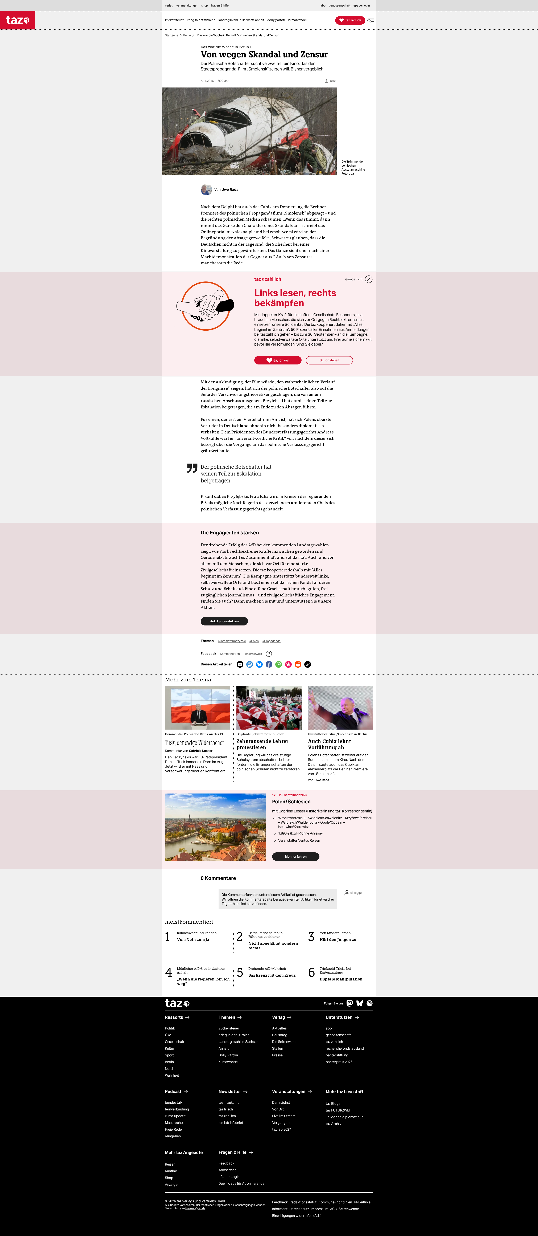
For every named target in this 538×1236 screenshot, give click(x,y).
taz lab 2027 (281, 1129)
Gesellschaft (174, 1042)
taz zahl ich (334, 1042)
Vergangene (281, 1123)
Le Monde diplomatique (344, 1117)
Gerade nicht (354, 279)
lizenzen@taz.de (195, 1208)
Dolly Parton (228, 1055)
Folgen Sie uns (333, 1003)
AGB (334, 1209)
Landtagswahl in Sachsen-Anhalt (239, 1045)
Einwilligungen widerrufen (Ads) (296, 1215)
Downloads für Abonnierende (242, 1183)
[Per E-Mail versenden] (240, 664)
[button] (370, 20)
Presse (277, 1055)
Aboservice (227, 1170)
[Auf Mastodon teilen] (249, 664)
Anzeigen (172, 1184)
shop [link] (204, 5)
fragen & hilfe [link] (220, 5)
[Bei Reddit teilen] (298, 664)
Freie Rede (173, 1129)
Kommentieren (230, 654)
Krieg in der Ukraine (234, 1035)
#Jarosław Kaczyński (232, 641)
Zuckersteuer (229, 1028)
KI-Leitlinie (362, 1202)
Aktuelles (279, 1028)
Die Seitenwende (285, 1042)
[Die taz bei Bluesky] (359, 1005)
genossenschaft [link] (339, 5)
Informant (280, 1209)
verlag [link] (169, 5)
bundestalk (173, 1102)
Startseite (171, 35)
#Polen (254, 641)
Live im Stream (283, 1116)
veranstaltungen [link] (187, 5)
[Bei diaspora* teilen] (288, 664)
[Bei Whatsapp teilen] (278, 664)
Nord (169, 1068)
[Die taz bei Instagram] (369, 1005)
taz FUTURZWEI (338, 1110)
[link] (175, 20)
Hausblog (279, 1035)
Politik (170, 1028)
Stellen (277, 1048)
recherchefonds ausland (345, 1048)
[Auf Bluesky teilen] (259, 664)
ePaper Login (229, 1177)
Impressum (320, 1209)
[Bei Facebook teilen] (269, 664)
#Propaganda (271, 641)
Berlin (187, 35)
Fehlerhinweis (253, 654)
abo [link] (323, 5)
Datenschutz (299, 1209)
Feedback (226, 1163)
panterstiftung (337, 1055)
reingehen (173, 1136)
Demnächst (281, 1102)
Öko (168, 1035)
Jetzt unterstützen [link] (224, 621)
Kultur (169, 1048)
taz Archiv (333, 1124)
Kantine (171, 1171)
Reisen (170, 1164)
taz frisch (226, 1109)
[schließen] (369, 279)
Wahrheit (172, 1075)
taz (177, 1003)
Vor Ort (278, 1109)
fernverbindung (177, 1109)
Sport (169, 1055)
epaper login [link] (361, 5)
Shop (169, 1178)
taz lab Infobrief (231, 1123)
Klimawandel (229, 1062)
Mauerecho (174, 1123)
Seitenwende (349, 1209)
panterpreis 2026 (339, 1062)
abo (329, 1028)
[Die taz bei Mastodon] (350, 1005)
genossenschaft (338, 1035)
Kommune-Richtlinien (336, 1202)
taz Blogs (333, 1103)
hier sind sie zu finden (249, 904)
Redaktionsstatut (304, 1202)
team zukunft (229, 1102)
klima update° (175, 1116)
